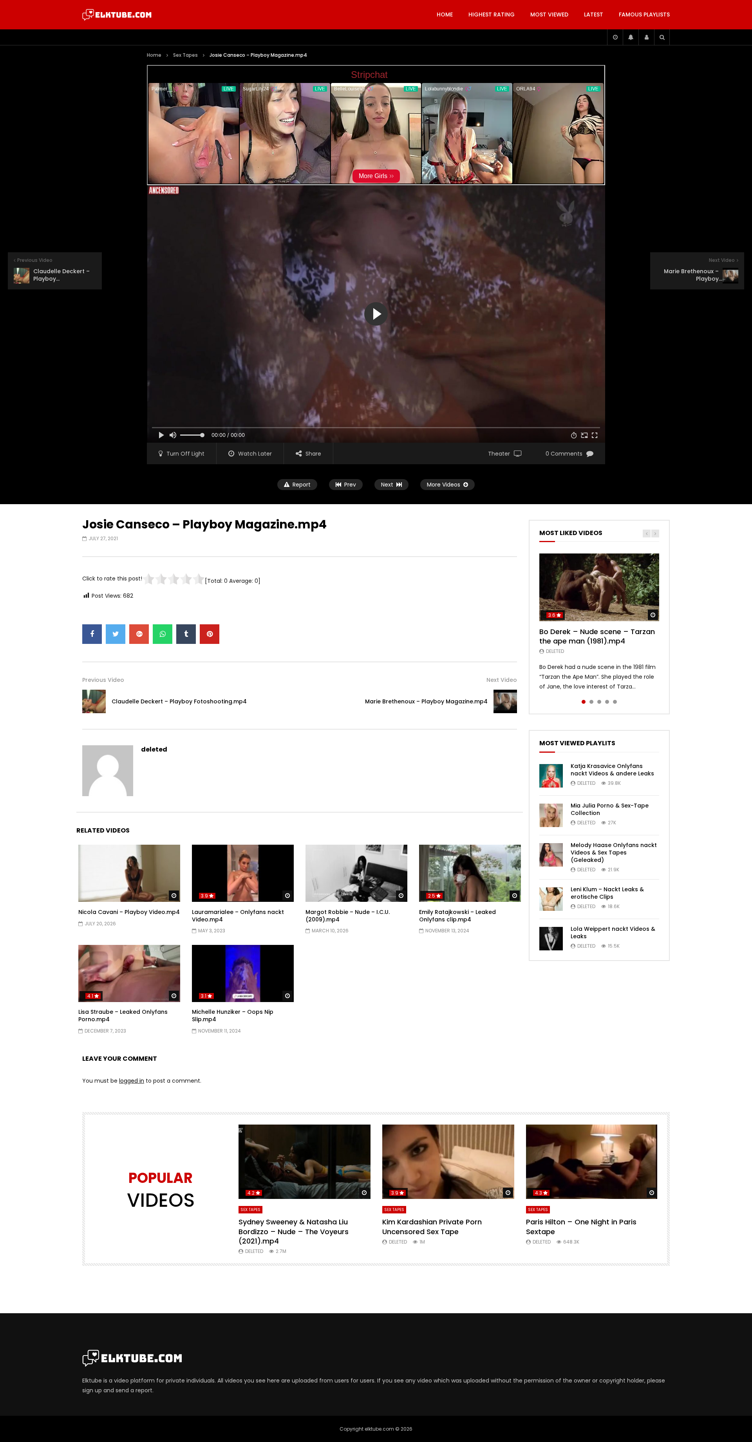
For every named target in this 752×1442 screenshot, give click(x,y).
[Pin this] (209, 634)
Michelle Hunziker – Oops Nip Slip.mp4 (232, 1015)
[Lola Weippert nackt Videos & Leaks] (551, 938)
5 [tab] (615, 702)
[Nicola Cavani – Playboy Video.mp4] (129, 873)
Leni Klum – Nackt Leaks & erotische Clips (607, 893)
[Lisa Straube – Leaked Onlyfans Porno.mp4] (129, 973)
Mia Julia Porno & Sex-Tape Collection (610, 809)
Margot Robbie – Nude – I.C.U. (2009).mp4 (348, 915)
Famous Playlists (644, 14)
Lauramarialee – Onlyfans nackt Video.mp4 (238, 915)
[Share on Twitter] (115, 634)
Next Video (501, 680)
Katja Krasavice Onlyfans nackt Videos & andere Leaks (612, 769)
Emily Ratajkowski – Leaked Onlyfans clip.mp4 (457, 915)
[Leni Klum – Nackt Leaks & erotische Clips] (551, 899)
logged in (131, 1081)
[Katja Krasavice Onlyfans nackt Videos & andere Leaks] (551, 776)
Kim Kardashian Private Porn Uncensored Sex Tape (432, 1226)
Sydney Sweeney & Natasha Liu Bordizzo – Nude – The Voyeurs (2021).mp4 (294, 1231)
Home (445, 14)
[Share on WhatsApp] (162, 634)
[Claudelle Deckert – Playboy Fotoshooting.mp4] (94, 701)
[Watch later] (615, 37)
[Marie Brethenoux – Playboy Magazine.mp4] (505, 701)
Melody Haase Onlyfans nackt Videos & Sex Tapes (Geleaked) (614, 852)
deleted (154, 749)
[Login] (646, 37)
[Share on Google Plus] (139, 634)
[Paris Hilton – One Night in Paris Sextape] (592, 1162)
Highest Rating (491, 14)
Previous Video (103, 680)
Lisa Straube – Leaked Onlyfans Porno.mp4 (123, 1015)
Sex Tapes (185, 55)
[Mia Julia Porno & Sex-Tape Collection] (551, 815)
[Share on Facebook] (92, 634)
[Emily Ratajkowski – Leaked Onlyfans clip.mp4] (470, 873)
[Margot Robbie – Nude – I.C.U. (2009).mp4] (356, 873)
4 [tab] (607, 702)
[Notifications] (630, 37)
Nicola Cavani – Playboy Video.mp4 (129, 912)
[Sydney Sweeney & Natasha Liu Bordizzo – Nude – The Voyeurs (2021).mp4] (305, 1162)
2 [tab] (591, 702)
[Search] (662, 37)
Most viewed (549, 14)
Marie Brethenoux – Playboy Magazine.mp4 (426, 701)
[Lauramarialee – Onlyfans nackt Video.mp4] (243, 873)
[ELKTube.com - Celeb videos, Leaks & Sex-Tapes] (117, 15)
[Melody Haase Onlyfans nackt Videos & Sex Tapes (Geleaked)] (551, 855)
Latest (593, 14)
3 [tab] (599, 702)
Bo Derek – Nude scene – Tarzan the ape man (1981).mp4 (597, 636)
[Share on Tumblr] (186, 634)
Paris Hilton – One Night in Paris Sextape (581, 1226)
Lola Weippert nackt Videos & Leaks (613, 932)
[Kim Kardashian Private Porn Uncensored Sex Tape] (448, 1162)
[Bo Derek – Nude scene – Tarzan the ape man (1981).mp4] (599, 587)
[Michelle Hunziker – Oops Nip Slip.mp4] (243, 973)
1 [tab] (584, 702)
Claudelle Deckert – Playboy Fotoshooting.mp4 (179, 701)
